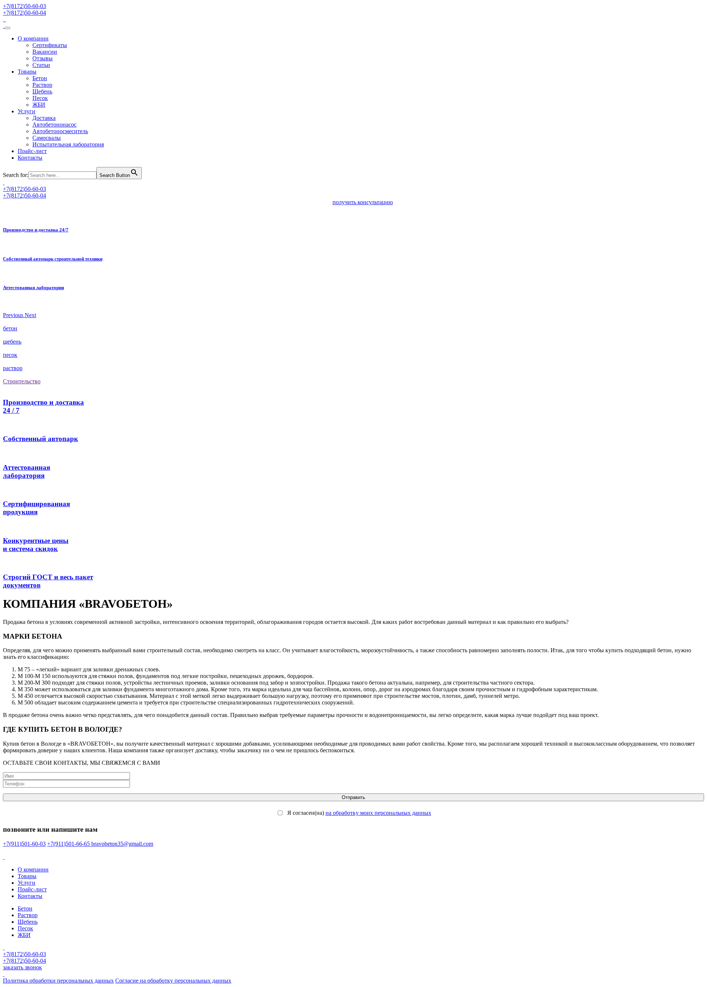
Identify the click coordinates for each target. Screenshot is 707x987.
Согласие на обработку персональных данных (173, 980)
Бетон (39, 78)
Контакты (30, 158)
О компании (33, 38)
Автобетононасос (54, 124)
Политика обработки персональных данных (58, 980)
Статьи (41, 65)
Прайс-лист (32, 151)
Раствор (42, 85)
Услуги (26, 111)
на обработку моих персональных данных (378, 813)
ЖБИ (38, 105)
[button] (14, 315)
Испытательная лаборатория (68, 144)
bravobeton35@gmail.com (122, 844)
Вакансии (44, 52)
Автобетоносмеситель (60, 131)
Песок (40, 98)
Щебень (42, 91)
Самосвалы (46, 138)
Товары (27, 71)
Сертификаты (49, 45)
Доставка (44, 118)
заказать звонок (22, 967)
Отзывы (42, 58)
